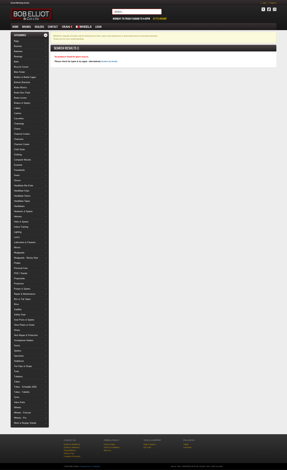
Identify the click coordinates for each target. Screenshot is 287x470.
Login (264, 3)
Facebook (187, 447)
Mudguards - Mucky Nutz (26, 258)
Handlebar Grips (21, 190)
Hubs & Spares (21, 221)
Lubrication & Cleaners (25, 242)
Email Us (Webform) (72, 444)
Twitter (186, 444)
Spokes (17, 350)
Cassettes (19, 118)
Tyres (16, 397)
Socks (17, 345)
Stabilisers (19, 361)
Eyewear (18, 165)
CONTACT (53, 26)
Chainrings (19, 123)
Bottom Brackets (22, 82)
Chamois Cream (21, 144)
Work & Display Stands (25, 423)
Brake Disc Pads (22, 92)
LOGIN (98, 26)
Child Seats (19, 149)
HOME (15, 26)
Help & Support (150, 444)
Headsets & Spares (23, 211)
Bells (16, 61)
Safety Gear (20, 314)
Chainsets (19, 139)
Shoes (17, 330)
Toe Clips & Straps (23, 366)
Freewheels (19, 170)
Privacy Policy (109, 444)
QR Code (147, 447)
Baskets (18, 46)
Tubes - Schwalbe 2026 (25, 387)
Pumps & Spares (22, 289)
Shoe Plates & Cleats (24, 325)
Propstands (19, 278)
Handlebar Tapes (22, 201)
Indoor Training (21, 227)
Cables (17, 108)
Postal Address (70, 450)
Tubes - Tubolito (22, 392)
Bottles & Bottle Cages (25, 77)
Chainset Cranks (22, 134)
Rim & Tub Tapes (22, 299)
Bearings (18, 56)
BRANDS (26, 26)
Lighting (17, 232)
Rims (16, 304)
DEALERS (39, 26)
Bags (16, 41)
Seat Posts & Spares (24, 319)
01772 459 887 (160, 18)
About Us (107, 450)
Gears (17, 175)
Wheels (17, 407)
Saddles (18, 309)
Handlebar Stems (22, 196)
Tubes (17, 381)
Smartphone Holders (24, 340)
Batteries (18, 51)
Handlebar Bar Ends (23, 185)
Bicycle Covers (21, 67)
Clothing (18, 154)
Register (273, 3)
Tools (16, 371)
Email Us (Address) (72, 447)
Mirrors (17, 247)
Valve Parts (19, 402)
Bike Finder (19, 72)
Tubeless (18, 376)
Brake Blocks (20, 87)
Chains (17, 129)
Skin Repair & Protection (26, 335)
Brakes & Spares (22, 103)
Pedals (17, 263)
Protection (19, 283)
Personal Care (21, 268)
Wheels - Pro (20, 418)
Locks (17, 237)
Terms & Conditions (111, 447)
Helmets (18, 216)
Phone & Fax (69, 453)
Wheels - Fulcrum (22, 412)
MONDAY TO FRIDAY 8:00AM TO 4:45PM (131, 18)
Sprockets (19, 356)
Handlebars (19, 206)
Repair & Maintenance (24, 294)
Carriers (17, 113)
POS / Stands (20, 273)
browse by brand (109, 61)
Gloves (17, 180)
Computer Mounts (22, 159)
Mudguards (19, 252)
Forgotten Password (72, 456)
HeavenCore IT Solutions (90, 466)
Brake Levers (20, 98)
